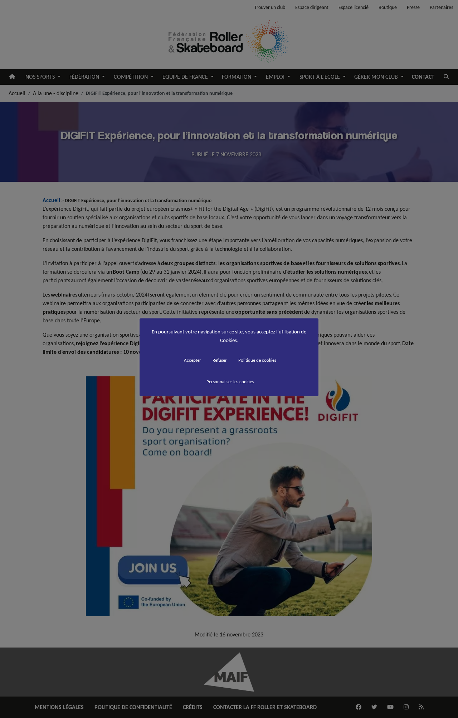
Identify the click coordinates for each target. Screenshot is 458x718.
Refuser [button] (220, 360)
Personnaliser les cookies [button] (230, 381)
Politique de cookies (257, 360)
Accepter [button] (192, 360)
